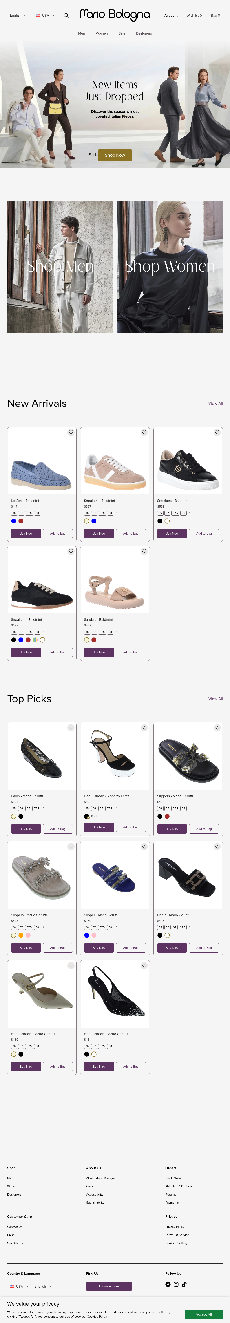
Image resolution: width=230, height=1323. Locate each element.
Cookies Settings (177, 1243)
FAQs (11, 1235)
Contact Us (14, 1227)
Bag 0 (215, 15)
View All (215, 403)
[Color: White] (167, 521)
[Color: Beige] (86, 521)
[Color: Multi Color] (35, 640)
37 (21, 513)
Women (102, 33)
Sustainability (95, 1203)
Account (171, 15)
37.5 (29, 513)
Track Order (173, 1178)
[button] (25, 15)
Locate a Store (109, 1286)
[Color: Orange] (21, 936)
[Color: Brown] (21, 521)
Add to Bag (58, 533)
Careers (91, 1186)
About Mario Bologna (100, 1178)
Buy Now (26, 533)
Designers (144, 33)
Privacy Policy (174, 1227)
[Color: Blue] (13, 521)
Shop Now (115, 155)
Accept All (204, 1314)
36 (14, 513)
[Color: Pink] (28, 936)
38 (37, 513)
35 (14, 808)
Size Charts (15, 1243)
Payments (172, 1203)
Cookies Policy (97, 1317)
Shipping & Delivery (179, 1186)
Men (81, 33)
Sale (122, 33)
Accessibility (94, 1194)
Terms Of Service (177, 1235)
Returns (170, 1194)
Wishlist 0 (194, 15)
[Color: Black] (160, 521)
